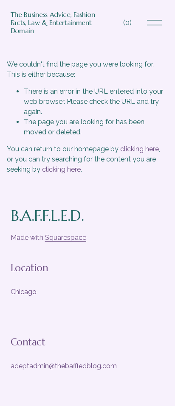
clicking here (139, 149)
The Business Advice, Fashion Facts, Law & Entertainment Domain (53, 22)
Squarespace (65, 238)
